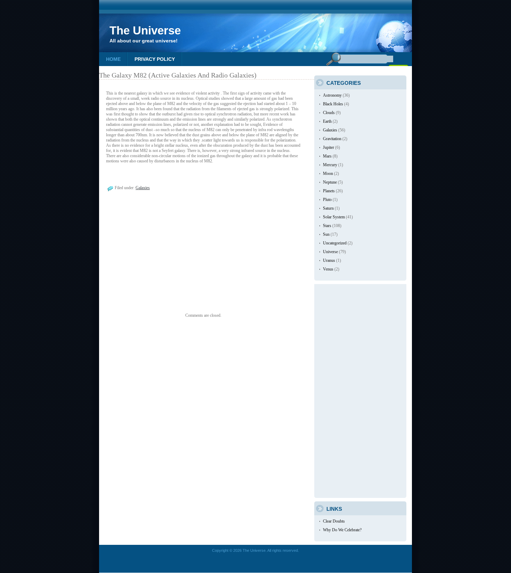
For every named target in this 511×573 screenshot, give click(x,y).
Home (113, 59)
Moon (328, 173)
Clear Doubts (334, 521)
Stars (327, 225)
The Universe (145, 30)
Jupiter (328, 147)
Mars (327, 156)
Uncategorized (335, 243)
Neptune (330, 182)
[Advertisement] (157, 257)
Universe (330, 251)
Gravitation (332, 138)
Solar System (334, 217)
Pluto (327, 199)
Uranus (329, 260)
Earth (327, 121)
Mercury (330, 164)
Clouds (329, 112)
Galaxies (143, 187)
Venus (328, 269)
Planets (329, 190)
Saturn (328, 208)
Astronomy (332, 95)
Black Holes (333, 104)
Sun (326, 234)
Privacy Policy (155, 59)
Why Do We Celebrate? (342, 529)
